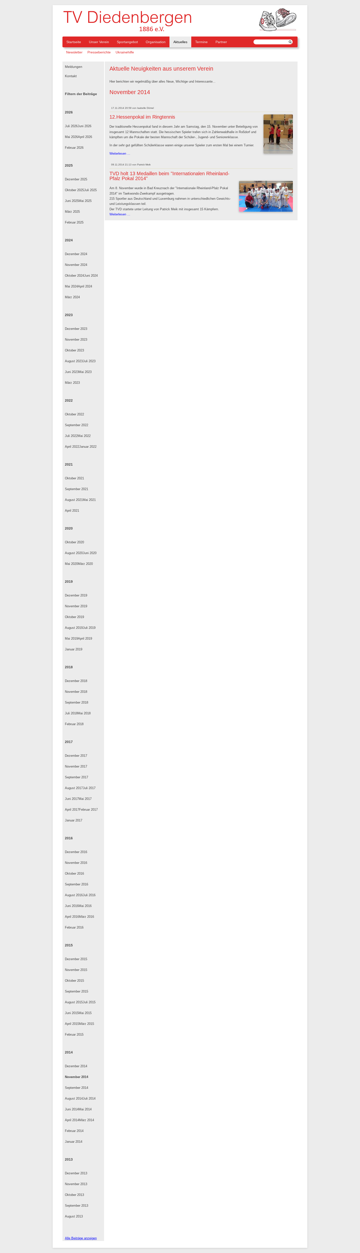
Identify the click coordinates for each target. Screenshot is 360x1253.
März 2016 (86, 916)
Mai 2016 (85, 906)
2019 (69, 581)
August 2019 (74, 628)
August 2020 (74, 553)
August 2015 (74, 1002)
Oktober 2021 (74, 478)
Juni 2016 (72, 906)
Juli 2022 (71, 436)
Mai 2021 (89, 500)
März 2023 (72, 383)
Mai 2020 (71, 564)
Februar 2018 (74, 724)
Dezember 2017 (76, 755)
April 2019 (85, 638)
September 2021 (76, 489)
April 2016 (72, 916)
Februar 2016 (74, 927)
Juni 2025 (72, 201)
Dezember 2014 (76, 1066)
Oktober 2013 (74, 1195)
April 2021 (72, 510)
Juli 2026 (71, 126)
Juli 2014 (89, 1098)
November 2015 (76, 970)
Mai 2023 (85, 372)
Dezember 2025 (76, 179)
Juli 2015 (89, 1002)
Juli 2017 (89, 788)
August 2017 (74, 788)
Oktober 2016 (74, 873)
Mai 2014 (85, 1109)
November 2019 (76, 606)
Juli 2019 (89, 628)
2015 (69, 945)
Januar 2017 (73, 820)
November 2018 (76, 692)
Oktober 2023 (74, 350)
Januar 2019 (73, 649)
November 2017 (76, 766)
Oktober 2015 (74, 980)
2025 (69, 165)
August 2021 (74, 500)
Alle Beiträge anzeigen (81, 1238)
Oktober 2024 (74, 275)
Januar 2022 (87, 446)
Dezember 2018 (76, 681)
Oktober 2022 (74, 414)
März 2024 (72, 297)
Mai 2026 (71, 137)
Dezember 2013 (76, 1173)
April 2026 (85, 137)
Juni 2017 (72, 799)
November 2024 (76, 265)
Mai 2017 (85, 799)
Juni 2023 (72, 372)
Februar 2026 (74, 147)
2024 (69, 240)
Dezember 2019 (76, 595)
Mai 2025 (85, 201)
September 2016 (76, 884)
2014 (69, 1052)
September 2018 (76, 702)
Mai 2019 (71, 638)
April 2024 (85, 286)
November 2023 (76, 339)
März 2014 (86, 1120)
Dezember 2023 (76, 329)
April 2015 (72, 1024)
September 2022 (76, 425)
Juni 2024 (91, 275)
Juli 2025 (90, 190)
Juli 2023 (89, 361)
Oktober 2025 (74, 190)
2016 (69, 838)
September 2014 (76, 1088)
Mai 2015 (85, 1013)
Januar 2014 (73, 1141)
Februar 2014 (74, 1131)
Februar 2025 (74, 222)
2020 (69, 528)
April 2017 (72, 809)
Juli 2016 (89, 895)
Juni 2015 (72, 1013)
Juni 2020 (89, 553)
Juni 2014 (72, 1109)
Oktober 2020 (74, 542)
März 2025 (72, 211)
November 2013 (76, 1184)
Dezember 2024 (76, 254)
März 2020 (85, 564)
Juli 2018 (71, 713)
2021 (69, 464)
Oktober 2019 (74, 617)
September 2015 (76, 991)
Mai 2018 (84, 713)
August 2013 (74, 1216)
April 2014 (72, 1120)
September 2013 (76, 1205)
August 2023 (74, 361)
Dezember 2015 (76, 959)
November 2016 (76, 863)
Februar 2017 (88, 809)
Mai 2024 (71, 286)
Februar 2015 (74, 1034)
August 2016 (74, 895)
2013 (69, 1159)
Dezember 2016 (76, 852)
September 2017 (76, 777)
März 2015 (86, 1024)
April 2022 (72, 446)
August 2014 (74, 1098)
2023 (69, 315)
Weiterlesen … (119, 153)
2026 (69, 112)
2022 (69, 400)
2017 (69, 742)
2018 (69, 667)
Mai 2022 (84, 436)
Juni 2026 (84, 126)
